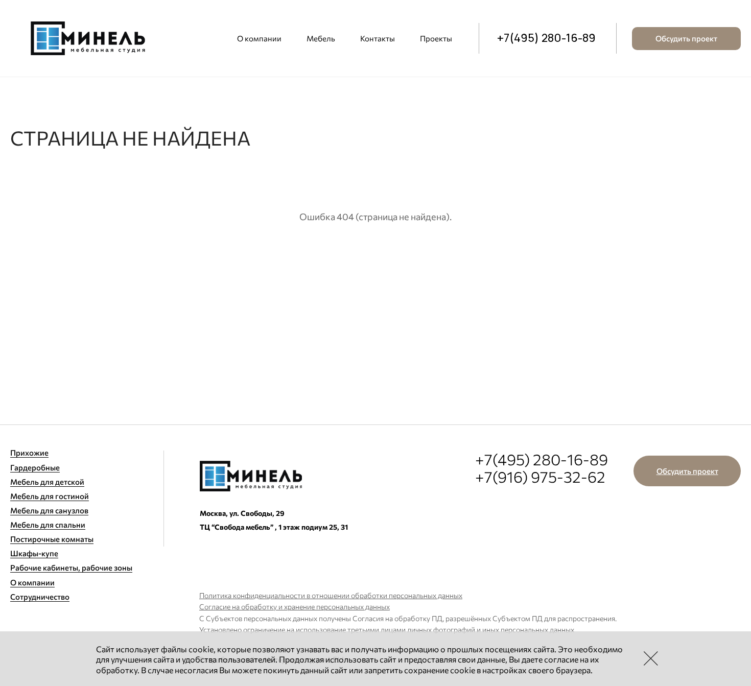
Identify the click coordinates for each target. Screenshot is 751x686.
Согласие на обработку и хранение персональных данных (294, 606)
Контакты (377, 38)
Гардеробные (35, 467)
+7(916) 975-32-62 (540, 476)
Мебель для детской (47, 481)
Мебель (321, 38)
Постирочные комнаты (51, 538)
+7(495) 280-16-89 (546, 38)
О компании (259, 38)
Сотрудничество (39, 596)
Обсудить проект (686, 38)
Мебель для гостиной (49, 496)
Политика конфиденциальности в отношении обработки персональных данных (330, 595)
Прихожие (29, 452)
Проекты (436, 38)
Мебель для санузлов (49, 510)
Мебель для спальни (47, 524)
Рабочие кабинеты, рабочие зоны (71, 567)
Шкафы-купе (34, 553)
